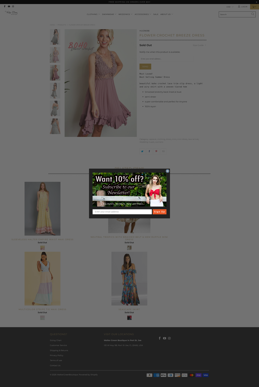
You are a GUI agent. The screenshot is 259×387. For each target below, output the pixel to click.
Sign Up (159, 212)
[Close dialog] (167, 171)
